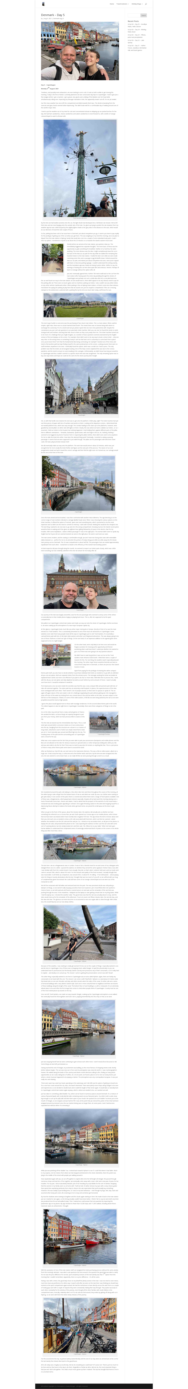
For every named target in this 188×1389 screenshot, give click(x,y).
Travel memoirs (121, 4)
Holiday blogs (136, 4)
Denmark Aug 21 (58, 18)
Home (112, 4)
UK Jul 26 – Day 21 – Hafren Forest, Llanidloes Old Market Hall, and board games (137, 48)
